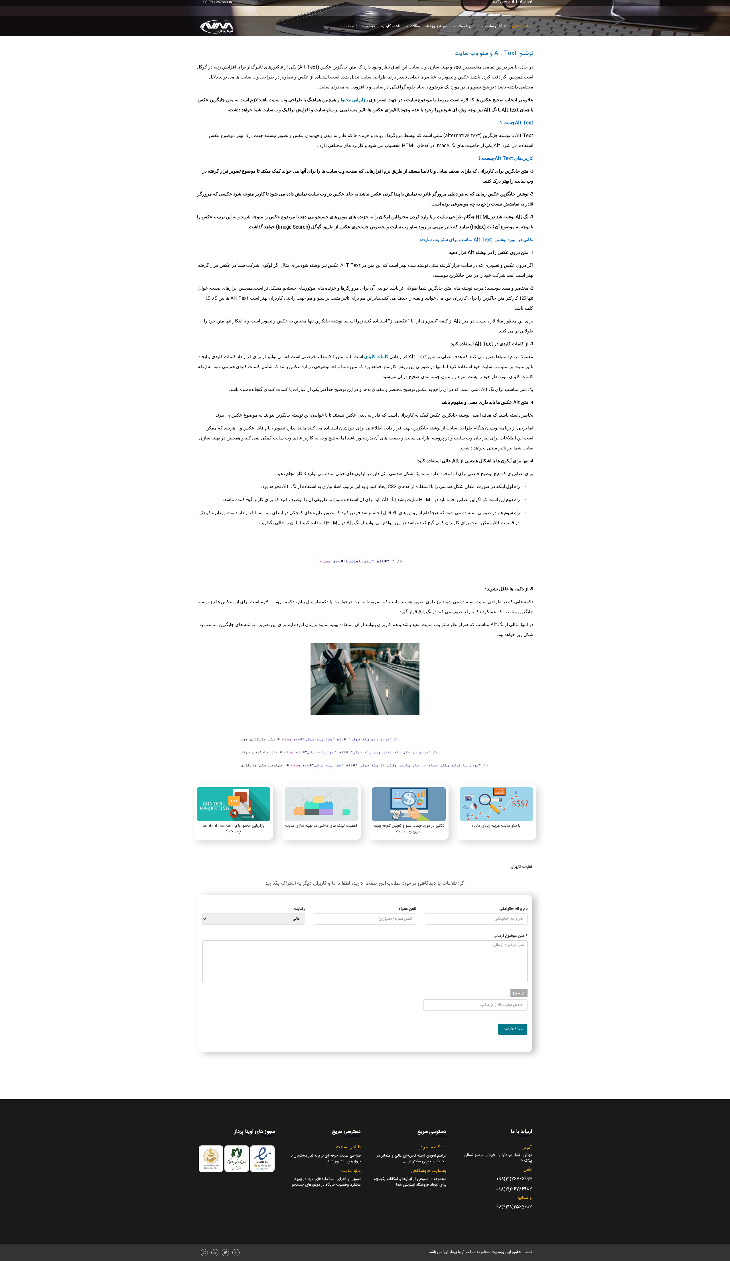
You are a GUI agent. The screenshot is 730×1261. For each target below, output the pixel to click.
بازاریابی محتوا (354, 99)
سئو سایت (351, 1171)
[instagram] (204, 1252)
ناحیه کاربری (390, 26)
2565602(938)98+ (513, 1207)
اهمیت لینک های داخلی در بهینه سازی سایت (321, 825)
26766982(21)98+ (514, 1189)
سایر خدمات (465, 26)
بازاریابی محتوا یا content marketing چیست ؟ (233, 828)
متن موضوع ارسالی (510, 936)
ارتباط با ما (348, 26)
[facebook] (236, 1252)
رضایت (299, 909)
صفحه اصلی (522, 26)
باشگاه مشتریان (431, 1147)
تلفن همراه (407, 909)
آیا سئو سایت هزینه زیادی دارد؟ (497, 825)
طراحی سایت (495, 26)
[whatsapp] (215, 1252)
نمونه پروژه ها (436, 26)
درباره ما (368, 26)
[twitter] (225, 1252)
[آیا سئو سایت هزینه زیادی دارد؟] (496, 804)
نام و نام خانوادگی (513, 909)
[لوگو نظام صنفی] (236, 1158)
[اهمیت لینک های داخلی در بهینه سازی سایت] (321, 804)
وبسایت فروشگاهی (428, 1171)
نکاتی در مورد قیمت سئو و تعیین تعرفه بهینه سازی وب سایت (409, 828)
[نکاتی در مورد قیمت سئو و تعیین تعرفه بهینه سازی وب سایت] (408, 804)
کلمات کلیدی (376, 356)
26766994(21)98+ (514, 1179)
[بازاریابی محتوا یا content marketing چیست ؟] (233, 804)
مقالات (414, 26)
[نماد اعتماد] (262, 1158)
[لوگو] (218, 30)
